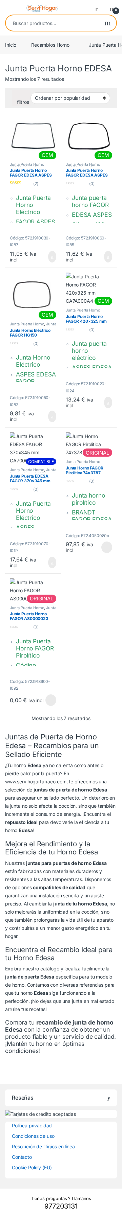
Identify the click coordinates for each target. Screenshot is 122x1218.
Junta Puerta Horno (27, 324)
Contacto (22, 1157)
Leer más (106, 547)
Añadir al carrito (49, 256)
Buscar (107, 23)
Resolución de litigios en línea (43, 1146)
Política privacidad (32, 1125)
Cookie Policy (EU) (32, 1167)
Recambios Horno (50, 45)
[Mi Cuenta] (99, 8)
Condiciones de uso (33, 1136)
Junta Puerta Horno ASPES (33, 326)
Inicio (10, 45)
